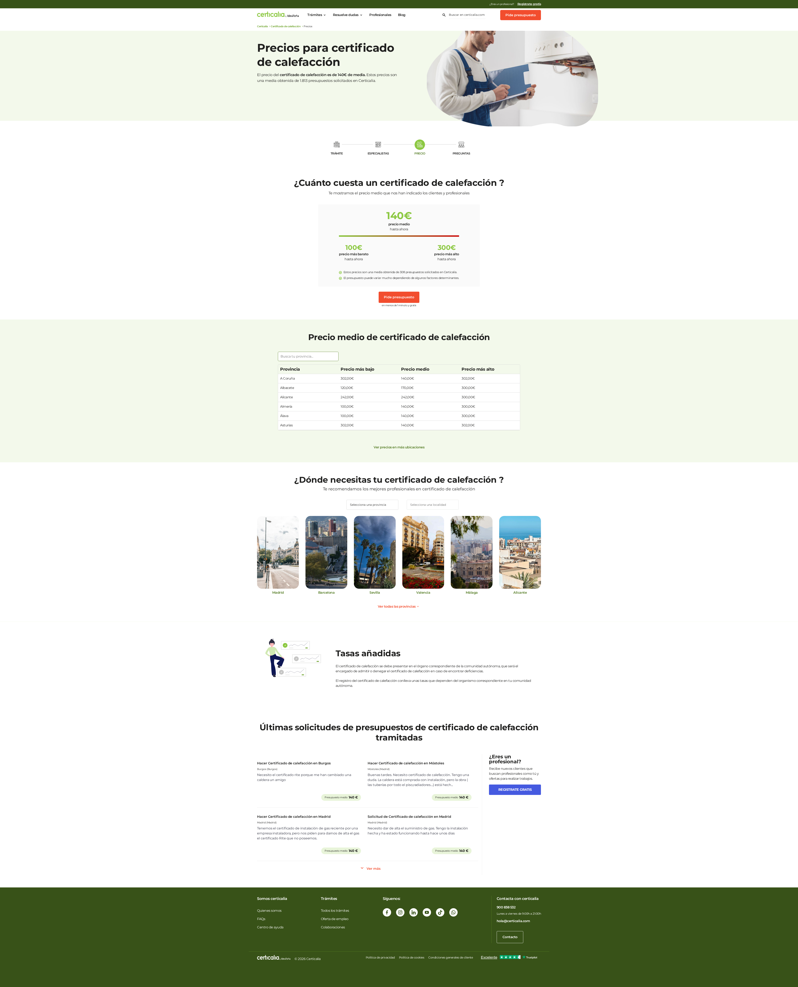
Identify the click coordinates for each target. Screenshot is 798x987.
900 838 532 (506, 907)
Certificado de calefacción (285, 26)
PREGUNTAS (461, 153)
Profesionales (380, 15)
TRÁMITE (337, 153)
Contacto (509, 937)
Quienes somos (269, 911)
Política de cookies (411, 957)
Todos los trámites (335, 911)
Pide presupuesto (520, 15)
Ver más (374, 869)
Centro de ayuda (270, 927)
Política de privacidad (380, 957)
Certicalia (262, 26)
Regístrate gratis (529, 4)
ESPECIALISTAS (378, 153)
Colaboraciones (333, 927)
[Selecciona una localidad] (433, 505)
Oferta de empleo (335, 919)
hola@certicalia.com (513, 921)
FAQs (261, 919)
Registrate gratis (515, 790)
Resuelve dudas (345, 15)
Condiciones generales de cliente (450, 957)
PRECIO (419, 153)
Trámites (314, 15)
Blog (401, 15)
